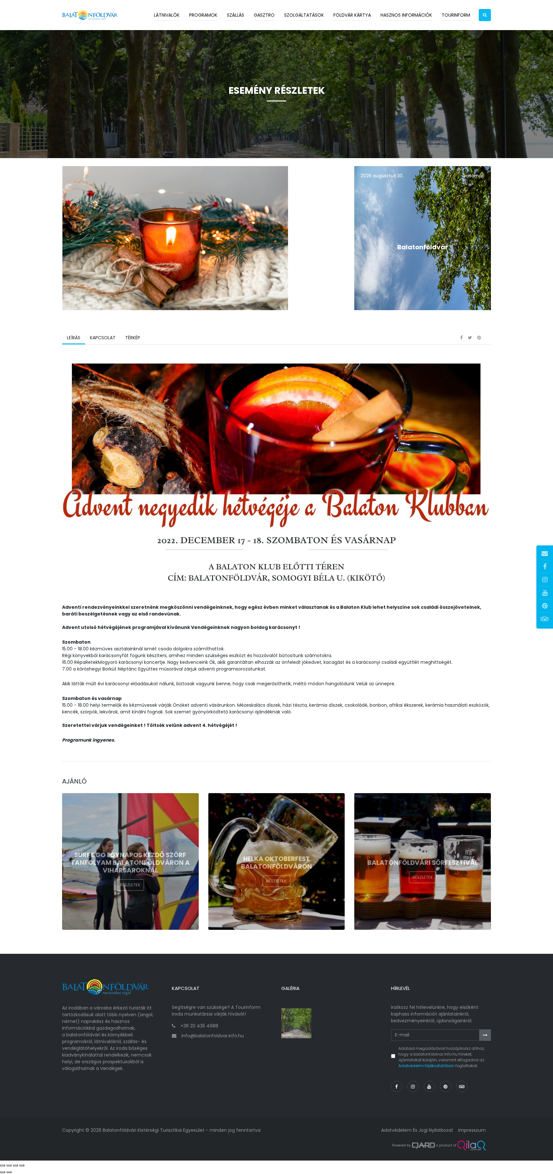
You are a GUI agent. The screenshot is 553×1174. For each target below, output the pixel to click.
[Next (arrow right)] (9, 1172)
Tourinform (456, 15)
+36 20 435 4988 (199, 1026)
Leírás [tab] (73, 337)
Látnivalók (167, 15)
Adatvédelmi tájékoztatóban (426, 1065)
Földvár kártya (352, 15)
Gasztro (264, 15)
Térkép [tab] (132, 337)
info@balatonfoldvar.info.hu (212, 1036)
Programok (203, 15)
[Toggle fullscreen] (15, 1165)
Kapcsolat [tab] (103, 337)
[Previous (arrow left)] (2, 1172)
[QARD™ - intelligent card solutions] (423, 1145)
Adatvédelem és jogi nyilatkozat (417, 1130)
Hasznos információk (406, 15)
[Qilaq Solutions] (471, 1145)
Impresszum (472, 1130)
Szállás (235, 15)
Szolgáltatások (304, 15)
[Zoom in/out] (21, 1165)
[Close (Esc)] (2, 1165)
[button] (485, 15)
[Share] (9, 1165)
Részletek (130, 885)
